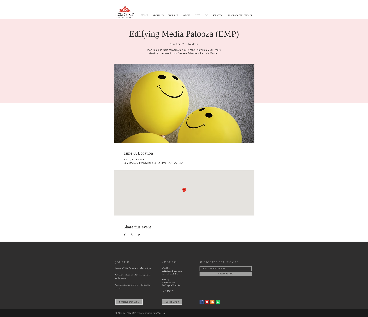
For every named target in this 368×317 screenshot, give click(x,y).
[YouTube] (207, 302)
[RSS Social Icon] (212, 302)
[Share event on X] (132, 234)
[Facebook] (202, 302)
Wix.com (161, 313)
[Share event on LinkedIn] (139, 234)
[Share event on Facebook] (124, 234)
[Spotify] (218, 302)
